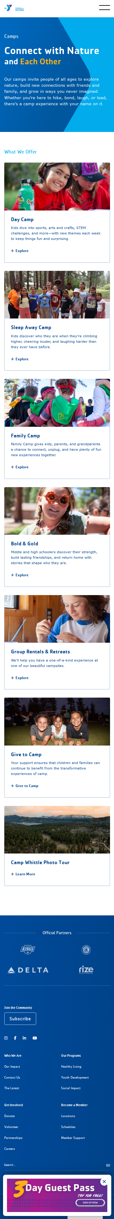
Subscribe (20, 1019)
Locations (68, 1116)
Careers (9, 1149)
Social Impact (71, 1088)
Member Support (73, 1138)
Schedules (68, 1127)
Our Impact (12, 1067)
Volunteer (11, 1127)
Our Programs (71, 1055)
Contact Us (12, 1077)
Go (108, 1165)
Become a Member (74, 1105)
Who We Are (13, 1055)
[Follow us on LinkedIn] (24, 1038)
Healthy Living (71, 1067)
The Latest (11, 1088)
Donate (9, 1116)
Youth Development (75, 1077)
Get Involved (13, 1105)
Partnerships (13, 1138)
